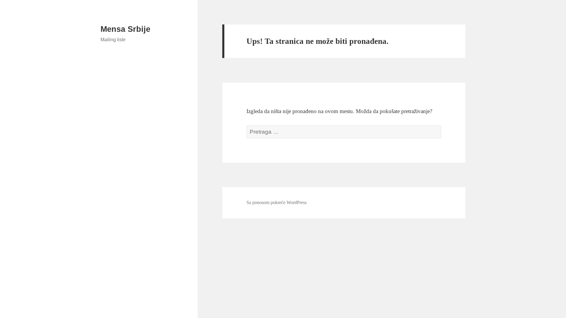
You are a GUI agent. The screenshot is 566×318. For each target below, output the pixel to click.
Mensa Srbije (125, 29)
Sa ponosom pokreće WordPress (276, 202)
